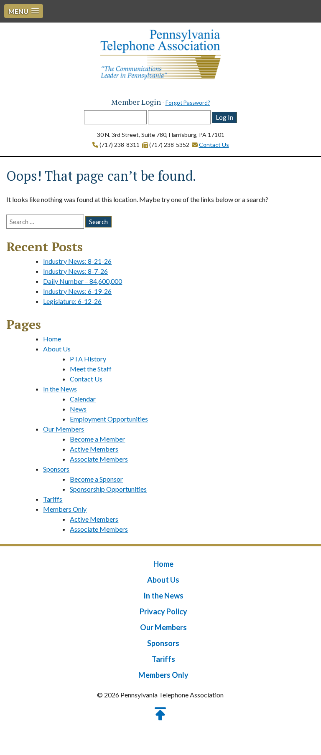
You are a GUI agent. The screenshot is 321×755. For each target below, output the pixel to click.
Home (52, 339)
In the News (60, 389)
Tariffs (52, 499)
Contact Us (214, 144)
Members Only (65, 509)
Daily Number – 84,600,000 (82, 281)
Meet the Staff (91, 369)
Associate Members (99, 459)
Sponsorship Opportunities (108, 489)
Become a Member (97, 439)
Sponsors (56, 469)
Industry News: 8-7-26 (75, 271)
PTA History (88, 359)
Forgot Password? (188, 102)
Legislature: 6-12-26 (72, 301)
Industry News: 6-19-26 (77, 291)
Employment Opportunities (109, 419)
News (78, 409)
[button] (23, 11)
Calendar (83, 399)
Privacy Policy (163, 611)
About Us (57, 349)
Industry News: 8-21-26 (77, 261)
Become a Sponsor (96, 479)
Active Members (94, 449)
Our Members (63, 429)
